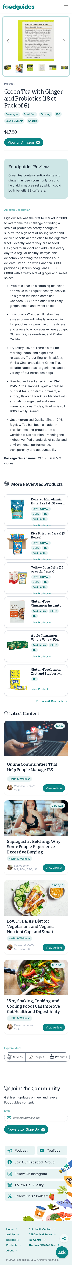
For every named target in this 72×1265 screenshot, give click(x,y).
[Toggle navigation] (66, 6)
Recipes (39, 1057)
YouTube (53, 1150)
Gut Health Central (40, 1229)
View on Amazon (21, 142)
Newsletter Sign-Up (24, 1129)
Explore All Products (50, 701)
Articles (17, 1057)
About (10, 1250)
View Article (54, 788)
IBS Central (35, 1239)
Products (61, 1057)
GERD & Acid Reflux (40, 1234)
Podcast (21, 1150)
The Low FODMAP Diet (42, 1245)
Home (9, 1229)
